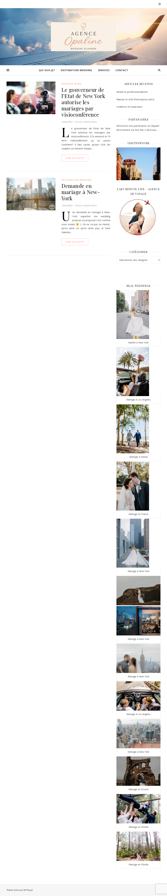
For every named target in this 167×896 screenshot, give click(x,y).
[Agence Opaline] (83, 36)
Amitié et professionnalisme (132, 91)
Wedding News (71, 83)
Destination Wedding (76, 70)
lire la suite (75, 158)
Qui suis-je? (47, 70)
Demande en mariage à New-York (80, 192)
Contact (121, 70)
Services (104, 70)
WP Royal (28, 889)
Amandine (67, 121)
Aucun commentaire (86, 121)
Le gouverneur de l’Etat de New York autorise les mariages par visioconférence (83, 102)
